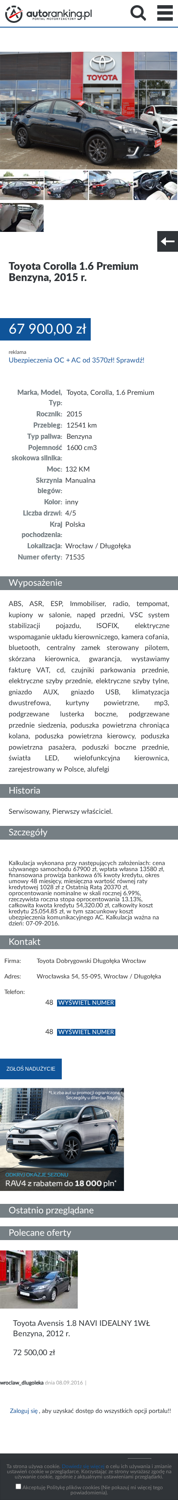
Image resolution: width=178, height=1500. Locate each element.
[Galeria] (22, 198)
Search (138, 13)
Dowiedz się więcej (83, 1466)
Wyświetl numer (86, 1003)
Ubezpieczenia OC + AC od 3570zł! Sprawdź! (76, 360)
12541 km (82, 425)
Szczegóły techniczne (29, 247)
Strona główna (48, 14)
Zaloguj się (24, 1411)
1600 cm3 (82, 447)
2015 (74, 414)
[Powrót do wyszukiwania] (167, 241)
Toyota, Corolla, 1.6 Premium (110, 392)
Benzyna (79, 436)
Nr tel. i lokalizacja (85, 247)
